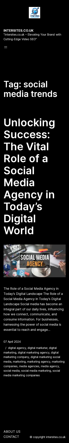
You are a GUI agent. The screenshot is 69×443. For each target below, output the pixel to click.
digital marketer (37, 348)
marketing (19, 361)
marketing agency (38, 361)
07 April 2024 (12, 341)
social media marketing (36, 370)
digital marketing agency (33, 352)
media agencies (29, 366)
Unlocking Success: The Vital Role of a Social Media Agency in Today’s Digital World (29, 176)
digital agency (17, 348)
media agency (50, 366)
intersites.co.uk (18, 30)
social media (12, 370)
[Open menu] (6, 47)
